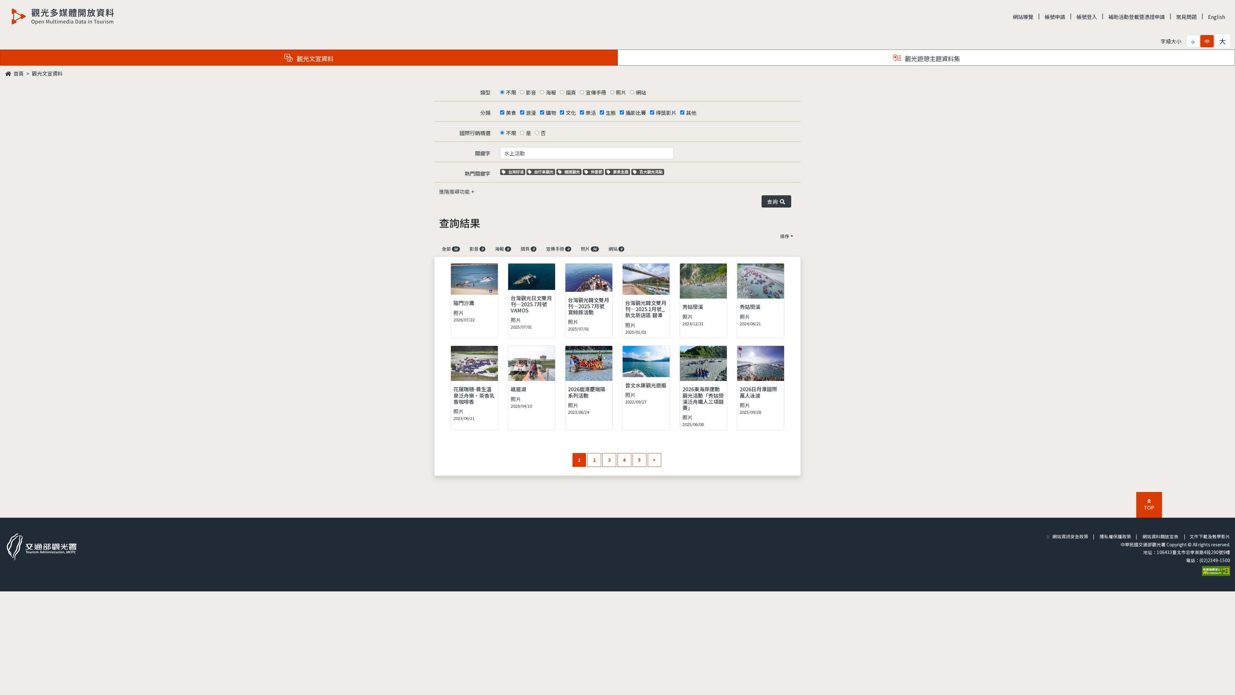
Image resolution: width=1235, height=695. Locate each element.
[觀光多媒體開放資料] (63, 16)
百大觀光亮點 (651, 171)
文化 (571, 112)
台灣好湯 (516, 171)
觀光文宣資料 (47, 73)
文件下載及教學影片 (1210, 536)
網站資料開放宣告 (1160, 536)
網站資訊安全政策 (1070, 536)
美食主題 (621, 171)
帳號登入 (1086, 17)
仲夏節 (597, 171)
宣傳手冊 (596, 92)
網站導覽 (1023, 17)
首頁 (18, 73)
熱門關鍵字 (477, 173)
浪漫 (531, 112)
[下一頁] (654, 460)
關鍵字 (482, 153)
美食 (511, 112)
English (1216, 17)
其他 (691, 112)
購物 (551, 112)
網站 (641, 92)
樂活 (591, 112)
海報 (551, 92)
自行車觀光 (543, 171)
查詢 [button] (773, 201)
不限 (511, 92)
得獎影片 (666, 112)
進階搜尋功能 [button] (455, 191)
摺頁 (571, 92)
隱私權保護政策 (1115, 536)
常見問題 (1186, 17)
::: (1048, 536)
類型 (485, 92)
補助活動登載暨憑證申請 (1136, 17)
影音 (531, 92)
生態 (611, 112)
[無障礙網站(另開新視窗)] (1216, 570)
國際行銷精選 (475, 133)
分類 (485, 112)
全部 (450, 249)
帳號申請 (1055, 17)
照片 (621, 92)
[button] (1193, 41)
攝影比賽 (636, 112)
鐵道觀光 (572, 171)
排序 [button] (784, 236)
